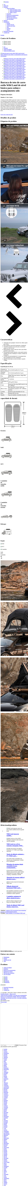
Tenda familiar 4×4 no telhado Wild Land (15, 913)
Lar (4, 4)
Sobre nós (6, 5)
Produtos (6, 7)
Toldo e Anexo (13, 12)
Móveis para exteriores (12, 17)
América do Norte (11, 26)
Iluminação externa (11, 16)
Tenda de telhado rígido (15, 9)
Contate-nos (6, 32)
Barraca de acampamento (12, 15)
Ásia (8, 27)
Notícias (5, 20)
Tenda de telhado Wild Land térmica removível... (15, 906)
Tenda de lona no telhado (6, 995)
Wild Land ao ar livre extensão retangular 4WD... (15, 844)
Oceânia (8, 28)
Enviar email (4, 1002)
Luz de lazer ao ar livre (11, 998)
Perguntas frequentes (8, 31)
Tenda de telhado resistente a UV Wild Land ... (15, 855)
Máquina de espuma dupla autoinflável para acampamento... (15, 866)
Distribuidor (6, 22)
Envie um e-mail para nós (7, 114)
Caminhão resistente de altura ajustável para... (14, 897)
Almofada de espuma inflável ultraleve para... (15, 878)
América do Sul (10, 24)
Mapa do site (13, 994)
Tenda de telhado (11, 8)
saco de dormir (10, 19)
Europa (8, 23)
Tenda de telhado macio (15, 11)
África (8, 30)
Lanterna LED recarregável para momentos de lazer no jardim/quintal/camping (13, 911)
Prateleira (9, 13)
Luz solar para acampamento (20, 995)
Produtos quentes (5, 994)
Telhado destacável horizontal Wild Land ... (14, 887)
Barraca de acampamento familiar (8, 996)
